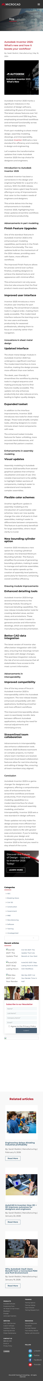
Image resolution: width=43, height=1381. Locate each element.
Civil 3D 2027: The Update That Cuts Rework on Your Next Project (29, 954)
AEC (8, 893)
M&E (9, 915)
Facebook (38, 1360)
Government (12, 911)
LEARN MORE (16, 870)
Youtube (37, 1364)
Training (10, 929)
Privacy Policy (29, 1026)
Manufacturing (13, 920)
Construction (12, 907)
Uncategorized (12, 933)
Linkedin (37, 1351)
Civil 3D (10, 902)
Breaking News (13, 898)
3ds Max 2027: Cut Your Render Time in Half (29, 978)
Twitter (37, 1355)
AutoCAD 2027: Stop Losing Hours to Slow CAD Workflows (29, 966)
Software (10, 924)
